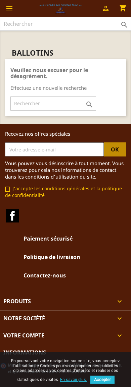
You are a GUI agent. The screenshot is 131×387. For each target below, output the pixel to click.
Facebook (12, 215)
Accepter (102, 379)
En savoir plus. (73, 379)
